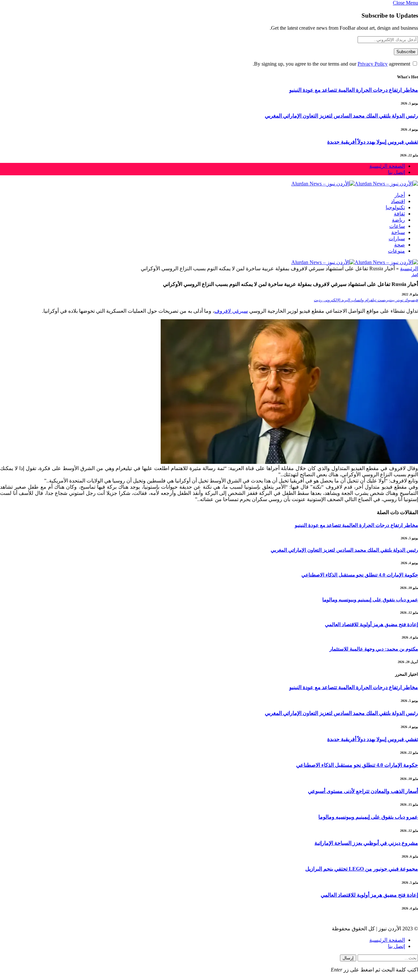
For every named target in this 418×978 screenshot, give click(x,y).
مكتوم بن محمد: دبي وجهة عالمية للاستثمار (374, 649)
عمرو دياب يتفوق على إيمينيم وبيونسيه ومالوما (370, 599)
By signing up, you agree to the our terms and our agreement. (332, 64)
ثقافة (399, 213)
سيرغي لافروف (231, 311)
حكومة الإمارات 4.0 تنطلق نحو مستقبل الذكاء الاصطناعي (359, 574)
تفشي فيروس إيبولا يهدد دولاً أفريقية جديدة (372, 142)
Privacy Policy (373, 64)
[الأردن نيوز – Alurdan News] (354, 183)
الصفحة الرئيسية (387, 166)
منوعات (396, 251)
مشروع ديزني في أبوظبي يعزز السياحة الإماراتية (366, 843)
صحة (399, 244)
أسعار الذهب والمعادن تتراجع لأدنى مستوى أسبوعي (363, 791)
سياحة (398, 232)
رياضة (398, 220)
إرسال (348, 957)
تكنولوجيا (395, 207)
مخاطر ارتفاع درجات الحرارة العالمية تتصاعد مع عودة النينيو (353, 90)
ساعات (397, 226)
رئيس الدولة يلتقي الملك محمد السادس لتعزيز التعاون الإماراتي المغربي (341, 115)
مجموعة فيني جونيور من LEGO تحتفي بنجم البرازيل (361, 869)
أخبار (399, 195)
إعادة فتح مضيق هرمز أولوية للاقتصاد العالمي (371, 624)
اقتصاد (398, 201)
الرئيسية (409, 268)
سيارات (397, 238)
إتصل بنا (396, 172)
